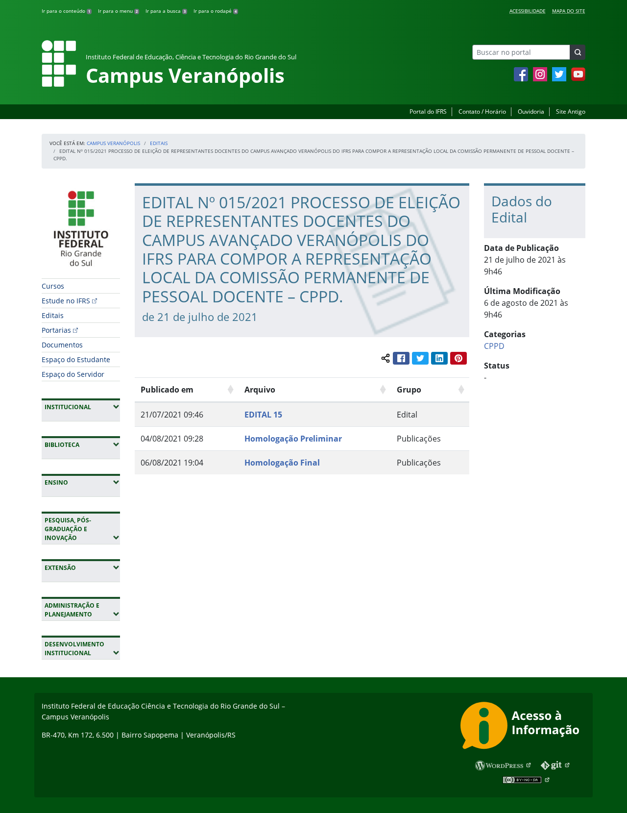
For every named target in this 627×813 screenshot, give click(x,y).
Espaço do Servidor (73, 374)
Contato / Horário (482, 111)
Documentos (62, 344)
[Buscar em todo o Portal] (577, 52)
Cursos (53, 286)
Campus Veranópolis (113, 143)
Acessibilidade (527, 10)
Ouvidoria (531, 111)
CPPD (494, 346)
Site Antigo (570, 111)
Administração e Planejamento (82, 609)
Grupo (409, 389)
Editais (159, 143)
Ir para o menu (118, 10)
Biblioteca (82, 444)
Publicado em (167, 389)
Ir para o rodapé (215, 10)
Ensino (82, 482)
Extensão (82, 567)
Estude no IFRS (66, 300)
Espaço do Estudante (76, 359)
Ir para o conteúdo (66, 10)
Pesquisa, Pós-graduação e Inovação (82, 529)
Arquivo (259, 389)
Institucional (82, 406)
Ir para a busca (165, 10)
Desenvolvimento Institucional (82, 648)
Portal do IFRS (428, 111)
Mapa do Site (568, 10)
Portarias (56, 330)
